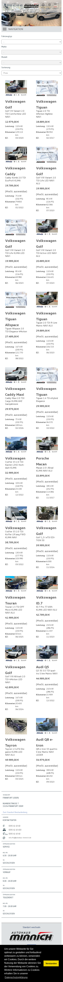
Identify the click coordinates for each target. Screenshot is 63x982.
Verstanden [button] (51, 963)
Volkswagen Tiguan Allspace (15, 319)
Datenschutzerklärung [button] (16, 977)
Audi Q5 (42, 667)
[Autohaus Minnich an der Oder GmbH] (31, 7)
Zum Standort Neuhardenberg (15, 812)
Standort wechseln (31, 927)
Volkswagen (15, 458)
